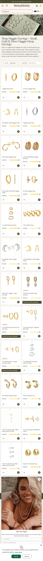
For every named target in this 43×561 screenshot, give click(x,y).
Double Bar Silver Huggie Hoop (9, 260)
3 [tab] (33, 205)
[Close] (41, 545)
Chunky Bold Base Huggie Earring (30, 157)
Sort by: (24, 63)
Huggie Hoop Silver (28, 123)
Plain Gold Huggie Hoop (9, 157)
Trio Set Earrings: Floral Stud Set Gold (10, 328)
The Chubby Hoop (28, 225)
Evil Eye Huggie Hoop (29, 191)
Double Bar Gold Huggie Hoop (11, 123)
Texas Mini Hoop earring (30, 464)
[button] (41, 6)
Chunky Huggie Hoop (29, 89)
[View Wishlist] (6, 5)
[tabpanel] (11, 77)
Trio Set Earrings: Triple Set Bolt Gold (31, 328)
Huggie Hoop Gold (7, 89)
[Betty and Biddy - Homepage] (22, 5)
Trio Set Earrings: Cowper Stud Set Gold (9, 362)
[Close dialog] (39, 479)
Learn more (18, 552)
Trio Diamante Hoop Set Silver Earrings (30, 362)
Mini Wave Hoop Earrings (9, 395)
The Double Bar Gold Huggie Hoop (31, 260)
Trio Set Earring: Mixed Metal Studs (31, 430)
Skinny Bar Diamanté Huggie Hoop (10, 191)
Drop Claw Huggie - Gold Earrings (9, 294)
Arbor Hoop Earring (28, 395)
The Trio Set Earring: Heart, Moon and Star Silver (10, 464)
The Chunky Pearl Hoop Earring (30, 294)
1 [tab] (30, 205)
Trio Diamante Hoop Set (9, 225)
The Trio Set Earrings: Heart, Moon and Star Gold (10, 430)
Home (3, 17)
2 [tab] (11, 307)
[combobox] (17, 11)
